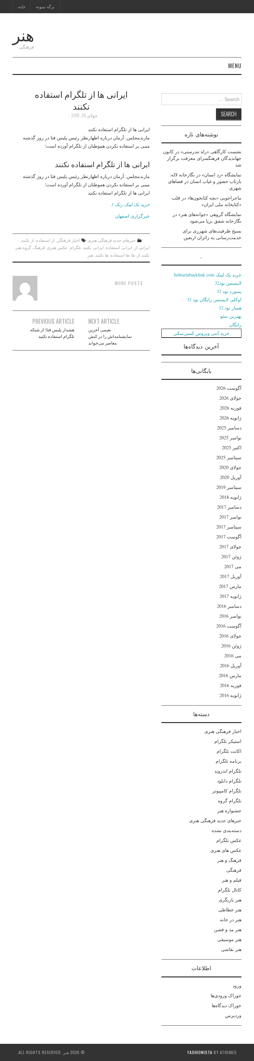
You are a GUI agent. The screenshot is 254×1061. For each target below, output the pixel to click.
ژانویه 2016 (230, 695)
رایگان (235, 324)
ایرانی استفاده (119, 247)
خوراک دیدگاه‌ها (226, 1005)
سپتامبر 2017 (228, 527)
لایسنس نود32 (228, 283)
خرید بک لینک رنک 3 (130, 204)
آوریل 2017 (230, 576)
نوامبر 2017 (230, 517)
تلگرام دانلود (229, 781)
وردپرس (233, 1015)
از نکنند (27, 240)
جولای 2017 (230, 546)
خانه (21, 6)
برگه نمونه (45, 6)
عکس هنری (57, 247)
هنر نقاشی (231, 949)
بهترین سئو (230, 316)
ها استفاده (119, 255)
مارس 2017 (230, 586)
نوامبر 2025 (230, 437)
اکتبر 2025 (231, 447)
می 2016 (232, 655)
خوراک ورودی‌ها (226, 995)
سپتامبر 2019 (228, 487)
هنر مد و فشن (227, 929)
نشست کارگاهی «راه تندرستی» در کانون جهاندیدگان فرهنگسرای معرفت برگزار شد (202, 158)
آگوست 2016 (228, 626)
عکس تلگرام (228, 840)
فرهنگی (233, 870)
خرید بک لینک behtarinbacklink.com (207, 275)
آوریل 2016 (230, 665)
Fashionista (200, 1052)
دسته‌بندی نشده (226, 830)
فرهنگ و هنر (229, 860)
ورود (237, 985)
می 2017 (232, 566)
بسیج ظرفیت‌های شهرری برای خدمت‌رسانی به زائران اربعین (212, 234)
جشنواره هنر (229, 810)
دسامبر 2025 (229, 427)
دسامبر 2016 (229, 606)
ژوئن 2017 (231, 556)
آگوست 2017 (228, 536)
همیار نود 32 (230, 308)
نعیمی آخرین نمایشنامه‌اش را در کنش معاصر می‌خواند (110, 336)
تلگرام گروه (229, 800)
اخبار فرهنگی (68, 240)
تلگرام (75, 247)
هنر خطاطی (229, 909)
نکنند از (143, 255)
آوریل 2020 (230, 477)
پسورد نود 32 (229, 291)
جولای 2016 (230, 636)
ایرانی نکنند (93, 247)
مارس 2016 (230, 675)
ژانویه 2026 (230, 418)
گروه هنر (23, 247)
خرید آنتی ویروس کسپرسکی (201, 333)
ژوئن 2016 (231, 645)
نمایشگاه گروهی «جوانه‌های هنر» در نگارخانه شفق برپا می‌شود (207, 217)
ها (133, 255)
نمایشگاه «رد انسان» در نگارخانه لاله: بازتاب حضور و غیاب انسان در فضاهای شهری (204, 181)
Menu (234, 65)
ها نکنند (101, 255)
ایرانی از (142, 247)
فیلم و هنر (231, 880)
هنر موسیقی (229, 939)
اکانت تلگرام (229, 751)
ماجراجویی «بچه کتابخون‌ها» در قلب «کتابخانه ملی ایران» (206, 201)
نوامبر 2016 (230, 616)
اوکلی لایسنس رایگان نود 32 (214, 299)
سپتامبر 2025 (228, 457)
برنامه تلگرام (228, 761)
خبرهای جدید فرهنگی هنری (112, 240)
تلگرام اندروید (227, 771)
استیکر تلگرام (227, 741)
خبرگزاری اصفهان (132, 216)
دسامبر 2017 (229, 507)
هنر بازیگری (230, 899)
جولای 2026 (230, 398)
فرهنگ (39, 247)
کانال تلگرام (229, 890)
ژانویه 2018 (230, 497)
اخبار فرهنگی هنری (222, 731)
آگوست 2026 (228, 388)
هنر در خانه (230, 919)
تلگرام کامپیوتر (226, 790)
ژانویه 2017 (230, 596)
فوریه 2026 (230, 408)
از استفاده (45, 240)
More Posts (129, 283)
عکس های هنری (225, 850)
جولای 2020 (230, 467)
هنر (23, 34)
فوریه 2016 (230, 685)
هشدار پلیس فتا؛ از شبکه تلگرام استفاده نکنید (52, 332)
